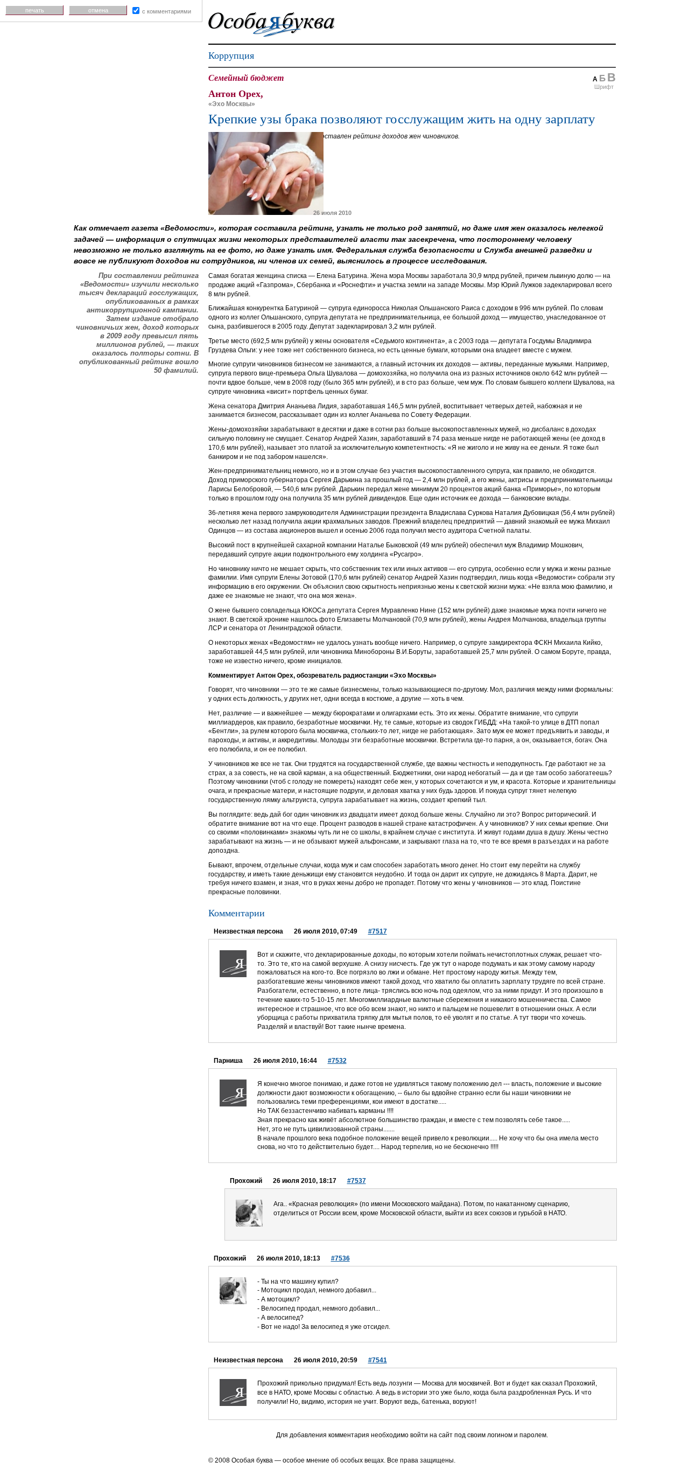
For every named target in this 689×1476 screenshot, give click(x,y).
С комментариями (166, 11)
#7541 (377, 1360)
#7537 (356, 1181)
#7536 (340, 1258)
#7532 (337, 1060)
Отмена (98, 10)
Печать (34, 10)
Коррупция (231, 55)
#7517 (377, 931)
